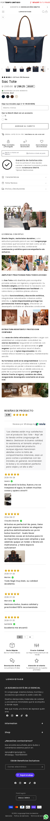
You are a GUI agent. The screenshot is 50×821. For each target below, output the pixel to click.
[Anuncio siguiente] (47, 7)
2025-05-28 (9, 477)
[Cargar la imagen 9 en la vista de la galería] (15, 69)
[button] (3, 11)
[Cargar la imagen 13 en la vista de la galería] (42, 69)
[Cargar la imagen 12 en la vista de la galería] (35, 69)
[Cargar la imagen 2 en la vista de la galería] (8, 69)
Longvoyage (21, 813)
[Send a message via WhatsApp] (46, 817)
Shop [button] (7, 732)
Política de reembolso (21, 816)
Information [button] (11, 723)
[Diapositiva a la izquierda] (2, 69)
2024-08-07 (9, 517)
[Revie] (40, 424)
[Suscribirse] (42, 767)
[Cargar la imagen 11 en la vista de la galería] (29, 69)
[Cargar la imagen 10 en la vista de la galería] (22, 69)
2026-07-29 (9, 574)
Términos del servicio (38, 816)
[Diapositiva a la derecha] (48, 69)
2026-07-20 (9, 620)
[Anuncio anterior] (2, 7)
